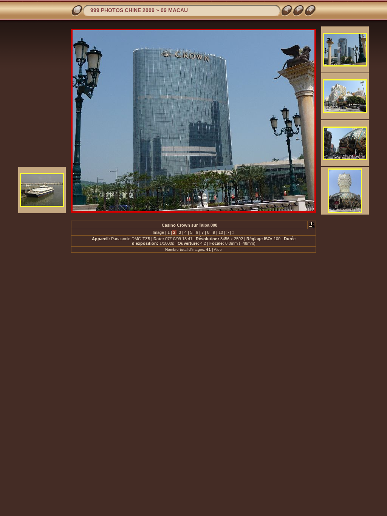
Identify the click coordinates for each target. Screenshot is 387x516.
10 (220, 232)
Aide (218, 249)
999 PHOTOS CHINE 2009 (122, 10)
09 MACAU (174, 10)
